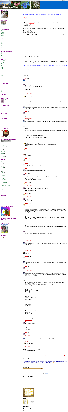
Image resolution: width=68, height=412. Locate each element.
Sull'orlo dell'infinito (3, 156)
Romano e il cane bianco (4, 179)
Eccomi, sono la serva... (4, 188)
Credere (1, 148)
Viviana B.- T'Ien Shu (3, 32)
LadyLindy (2, 75)
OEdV (1, 55)
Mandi (5, 4)
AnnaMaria (2, 61)
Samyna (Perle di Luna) (3, 48)
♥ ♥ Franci (2, 85)
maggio (3, 173)
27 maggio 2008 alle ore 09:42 (28, 151)
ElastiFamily (2, 74)
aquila (26, 78)
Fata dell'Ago (2, 63)
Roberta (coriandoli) (3, 56)
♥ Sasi (1, 84)
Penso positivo (2, 153)
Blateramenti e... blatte (3, 147)
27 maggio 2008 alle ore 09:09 (28, 118)
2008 (2, 166)
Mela (1, 66)
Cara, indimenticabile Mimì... (5, 182)
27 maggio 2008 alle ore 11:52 (28, 240)
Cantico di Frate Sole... (4, 177)
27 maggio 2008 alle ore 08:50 (28, 104)
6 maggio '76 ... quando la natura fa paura (6, 185)
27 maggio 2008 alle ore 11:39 (28, 228)
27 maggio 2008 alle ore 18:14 (28, 320)
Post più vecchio (65, 355)
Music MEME (3, 175)
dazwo (26, 279)
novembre (3, 168)
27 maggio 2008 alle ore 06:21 (28, 93)
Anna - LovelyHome (3, 60)
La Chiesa (2, 91)
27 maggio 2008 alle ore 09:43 (28, 157)
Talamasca (2, 80)
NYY (26, 153)
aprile (2, 189)
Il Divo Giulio (3, 178)
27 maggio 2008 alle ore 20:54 (28, 346)
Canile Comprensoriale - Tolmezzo (4, 242)
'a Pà (1, 52)
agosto (3, 170)
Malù (1, 65)
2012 (2, 163)
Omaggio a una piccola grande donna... (6, 186)
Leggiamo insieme (3, 95)
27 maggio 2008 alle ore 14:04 (28, 259)
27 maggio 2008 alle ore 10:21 (28, 185)
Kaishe (26, 83)
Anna (1, 40)
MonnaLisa (2, 67)
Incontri (1, 150)
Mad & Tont (2, 64)
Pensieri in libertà (2, 152)
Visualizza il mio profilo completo (7, 100)
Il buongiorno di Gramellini (4, 89)
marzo (2, 190)
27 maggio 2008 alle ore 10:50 (28, 196)
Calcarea (1, 106)
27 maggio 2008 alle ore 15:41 (28, 270)
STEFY (26, 94)
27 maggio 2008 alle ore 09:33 (28, 140)
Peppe (26, 73)
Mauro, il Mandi (2, 76)
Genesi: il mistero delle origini (5, 183)
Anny (1, 41)
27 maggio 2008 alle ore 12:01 (28, 250)
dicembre (3, 167)
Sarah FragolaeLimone (28, 142)
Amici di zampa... (2, 145)
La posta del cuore (3, 151)
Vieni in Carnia (2, 110)
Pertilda (1, 109)
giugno (3, 172)
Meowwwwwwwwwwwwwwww (5, 174)
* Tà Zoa (2, 30)
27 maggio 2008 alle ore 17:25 (28, 277)
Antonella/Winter (2, 54)
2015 (2, 160)
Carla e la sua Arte (3, 42)
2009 (2, 165)
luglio (2, 171)
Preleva (45, 375)
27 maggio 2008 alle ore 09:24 (28, 123)
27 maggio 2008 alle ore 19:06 (28, 335)
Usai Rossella (2, 70)
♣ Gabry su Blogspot (3, 31)
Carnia (1, 107)
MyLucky (2, 68)
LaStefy (26, 193)
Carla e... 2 (2, 43)
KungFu (1, 108)
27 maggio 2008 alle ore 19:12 (28, 340)
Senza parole (2, 155)
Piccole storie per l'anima (3, 154)
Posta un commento (25, 353)
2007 (2, 192)
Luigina (1, 45)
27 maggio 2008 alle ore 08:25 (28, 98)
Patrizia (1, 47)
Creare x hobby (2, 62)
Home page (45, 355)
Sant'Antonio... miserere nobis (5, 184)
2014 (2, 161)
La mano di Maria (3, 181)
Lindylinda (27, 251)
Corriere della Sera (3, 115)
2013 (2, 162)
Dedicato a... (2, 149)
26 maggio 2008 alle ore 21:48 (28, 81)
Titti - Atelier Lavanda (3, 69)
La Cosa (26, 125)
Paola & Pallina (2, 33)
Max (1, 77)
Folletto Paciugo (2, 35)
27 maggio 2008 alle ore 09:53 (28, 167)
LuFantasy (2, 44)
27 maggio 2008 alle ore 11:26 (28, 206)
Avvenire (2, 114)
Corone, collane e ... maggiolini (5, 176)
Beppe (1, 34)
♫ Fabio (1, 53)
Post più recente (25, 355)
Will (1, 90)
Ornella (1, 46)
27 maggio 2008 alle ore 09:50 (28, 161)
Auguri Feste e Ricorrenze (3, 146)
